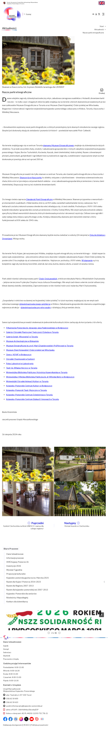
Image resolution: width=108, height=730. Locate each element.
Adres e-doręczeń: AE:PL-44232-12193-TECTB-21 (27, 713)
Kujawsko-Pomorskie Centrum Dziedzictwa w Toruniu (29, 394)
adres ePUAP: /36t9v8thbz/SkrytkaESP (22, 709)
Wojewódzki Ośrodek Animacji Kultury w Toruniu (27, 381)
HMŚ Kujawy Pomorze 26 (17, 562)
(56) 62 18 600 (12, 698)
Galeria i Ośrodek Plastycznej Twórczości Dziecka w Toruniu (32, 332)
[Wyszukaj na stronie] (24, 14)
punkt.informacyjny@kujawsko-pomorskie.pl (24, 706)
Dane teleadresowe (14, 554)
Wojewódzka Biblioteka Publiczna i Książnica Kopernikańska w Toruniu (36, 372)
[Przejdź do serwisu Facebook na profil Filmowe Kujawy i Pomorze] (16, 719)
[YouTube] (32, 719)
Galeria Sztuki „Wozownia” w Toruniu (22, 336)
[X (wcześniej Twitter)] (26, 719)
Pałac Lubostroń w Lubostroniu (19, 363)
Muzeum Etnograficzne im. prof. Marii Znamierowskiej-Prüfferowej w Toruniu (39, 345)
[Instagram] (21, 719)
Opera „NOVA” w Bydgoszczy (18, 354)
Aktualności (99, 29)
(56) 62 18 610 (12, 702)
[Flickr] (42, 719)
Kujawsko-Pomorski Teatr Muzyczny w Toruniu (26, 390)
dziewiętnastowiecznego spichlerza (34, 304)
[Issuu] (37, 719)
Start (102, 26)
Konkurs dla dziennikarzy (17, 601)
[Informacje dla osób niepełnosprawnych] (97, 14)
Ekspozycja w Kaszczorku (31, 177)
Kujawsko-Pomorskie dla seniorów (21, 593)
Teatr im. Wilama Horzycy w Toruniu (21, 368)
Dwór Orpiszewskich (48, 278)
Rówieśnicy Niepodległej (17, 597)
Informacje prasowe (15, 558)
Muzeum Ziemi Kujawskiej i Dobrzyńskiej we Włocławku (30, 350)
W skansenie (87, 260)
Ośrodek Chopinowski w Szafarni (20, 359)
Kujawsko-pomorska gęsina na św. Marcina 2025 (27, 578)
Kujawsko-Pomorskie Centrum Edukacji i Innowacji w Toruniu (32, 399)
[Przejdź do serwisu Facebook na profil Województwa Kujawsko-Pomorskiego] (5, 719)
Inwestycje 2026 (13, 566)
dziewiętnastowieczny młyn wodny (36, 307)
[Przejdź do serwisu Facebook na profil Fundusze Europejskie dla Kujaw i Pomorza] (10, 719)
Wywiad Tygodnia (14, 570)
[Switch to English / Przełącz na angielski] (102, 2)
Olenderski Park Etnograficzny (39, 199)
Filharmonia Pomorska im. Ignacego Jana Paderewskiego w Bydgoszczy (37, 328)
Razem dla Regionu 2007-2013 (20, 585)
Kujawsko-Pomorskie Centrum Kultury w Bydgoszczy (29, 385)
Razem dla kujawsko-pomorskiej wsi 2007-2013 (27, 589)
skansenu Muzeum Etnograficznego (58, 145)
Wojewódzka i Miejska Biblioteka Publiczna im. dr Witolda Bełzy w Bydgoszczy (40, 377)
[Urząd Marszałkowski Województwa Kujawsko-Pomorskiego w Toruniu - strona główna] (12, 14)
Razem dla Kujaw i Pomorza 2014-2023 (23, 582)
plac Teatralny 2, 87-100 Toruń (18, 695)
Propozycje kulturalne (16, 574)
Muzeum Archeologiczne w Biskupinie (22, 341)
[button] (54, 620)
